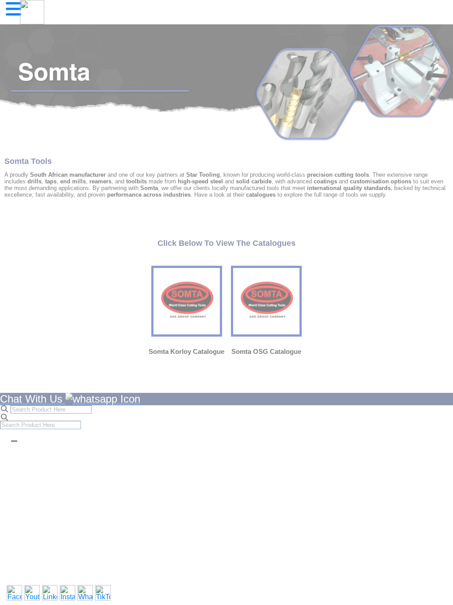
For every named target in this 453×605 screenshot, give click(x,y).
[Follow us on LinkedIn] (50, 593)
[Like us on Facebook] (14, 593)
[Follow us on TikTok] (103, 593)
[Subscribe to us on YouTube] (32, 593)
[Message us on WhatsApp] (85, 593)
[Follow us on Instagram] (67, 593)
